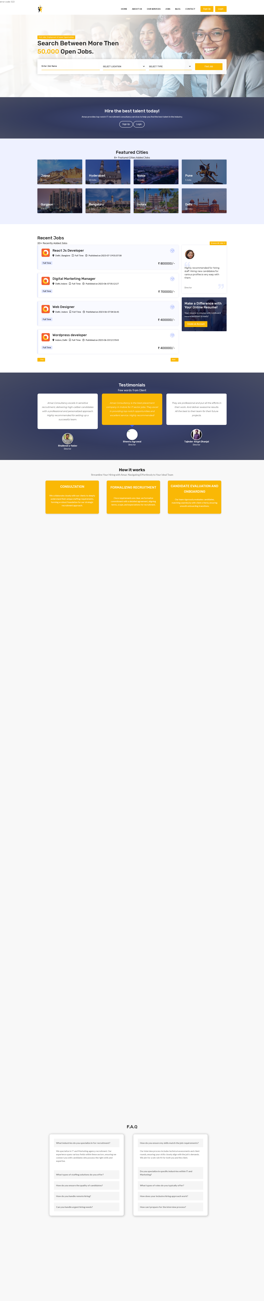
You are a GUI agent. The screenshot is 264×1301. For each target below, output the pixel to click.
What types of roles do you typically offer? (162, 1185)
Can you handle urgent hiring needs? (74, 1207)
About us (137, 9)
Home (124, 9)
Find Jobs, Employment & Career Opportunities (56, 37)
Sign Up (207, 9)
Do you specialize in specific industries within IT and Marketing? (166, 1173)
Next (174, 360)
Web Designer (64, 307)
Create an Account (196, 324)
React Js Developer (68, 250)
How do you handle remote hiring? (73, 1196)
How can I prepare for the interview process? (163, 1207)
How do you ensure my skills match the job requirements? (169, 1143)
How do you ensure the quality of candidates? (79, 1185)
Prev (42, 360)
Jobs (167, 9)
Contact (190, 9)
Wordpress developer (70, 335)
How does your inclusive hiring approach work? (164, 1196)
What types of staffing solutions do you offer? (80, 1174)
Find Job (209, 66)
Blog (177, 9)
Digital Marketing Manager (74, 279)
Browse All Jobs (217, 243)
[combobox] (124, 66)
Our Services (153, 9)
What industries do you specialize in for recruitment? (83, 1143)
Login (221, 9)
